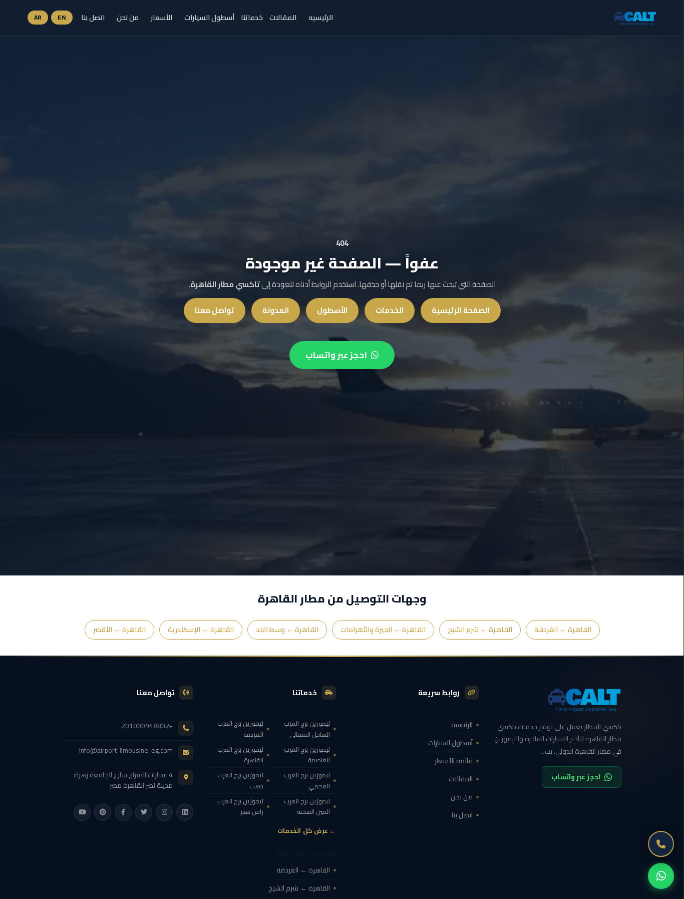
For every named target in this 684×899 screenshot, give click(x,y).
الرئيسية (462, 724)
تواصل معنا (214, 310)
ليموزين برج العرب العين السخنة (307, 806)
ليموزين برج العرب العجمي (307, 780)
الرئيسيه (320, 17)
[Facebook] (123, 812)
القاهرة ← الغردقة (562, 629)
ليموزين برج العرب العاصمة (307, 755)
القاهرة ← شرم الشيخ (480, 629)
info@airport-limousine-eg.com (126, 750)
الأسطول (332, 310)
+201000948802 (147, 726)
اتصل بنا (93, 17)
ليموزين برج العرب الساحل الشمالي (307, 729)
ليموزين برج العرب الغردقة (240, 729)
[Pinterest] (102, 812)
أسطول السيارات (209, 17)
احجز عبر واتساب (336, 355)
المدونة (275, 310)
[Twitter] (143, 812)
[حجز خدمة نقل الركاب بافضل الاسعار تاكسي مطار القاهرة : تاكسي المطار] (556, 699)
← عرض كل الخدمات (306, 830)
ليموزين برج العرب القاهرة (240, 755)
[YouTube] (82, 812)
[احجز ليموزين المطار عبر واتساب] (661, 875)
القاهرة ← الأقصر (119, 629)
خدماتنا (252, 18)
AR (38, 17)
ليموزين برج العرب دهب (240, 780)
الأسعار (161, 17)
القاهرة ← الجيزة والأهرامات (383, 629)
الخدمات (390, 310)
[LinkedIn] (184, 812)
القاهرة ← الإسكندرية (201, 629)
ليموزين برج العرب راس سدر (240, 806)
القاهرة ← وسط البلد (287, 629)
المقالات (282, 17)
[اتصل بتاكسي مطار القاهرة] (661, 843)
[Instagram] (164, 812)
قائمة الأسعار (454, 760)
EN (62, 17)
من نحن (128, 17)
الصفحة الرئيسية (461, 310)
